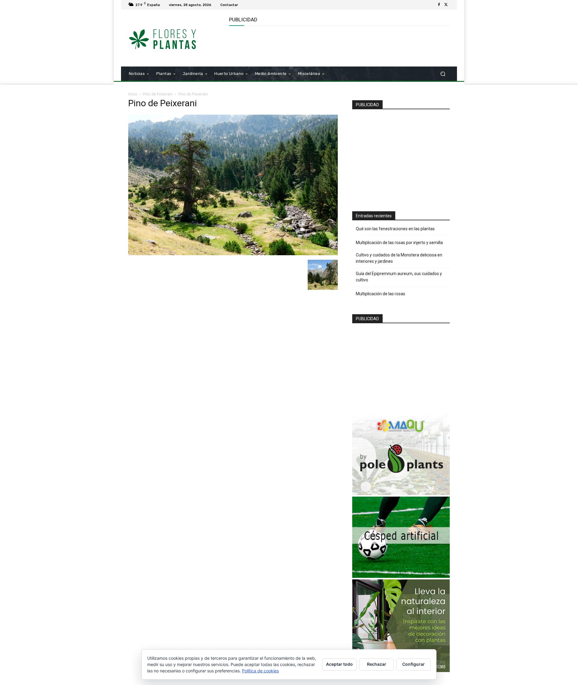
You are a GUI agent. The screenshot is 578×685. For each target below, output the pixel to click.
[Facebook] (439, 4)
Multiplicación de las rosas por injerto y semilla (399, 242)
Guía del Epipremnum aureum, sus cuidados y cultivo (399, 276)
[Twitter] (446, 4)
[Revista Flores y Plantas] (171, 38)
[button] (443, 74)
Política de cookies (260, 670)
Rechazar (376, 664)
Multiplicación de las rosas (380, 293)
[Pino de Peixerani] (233, 253)
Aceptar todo (339, 664)
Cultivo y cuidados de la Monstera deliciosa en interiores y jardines (399, 258)
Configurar (413, 664)
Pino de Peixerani (157, 94)
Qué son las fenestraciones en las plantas (395, 228)
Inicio (132, 94)
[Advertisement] (338, 45)
